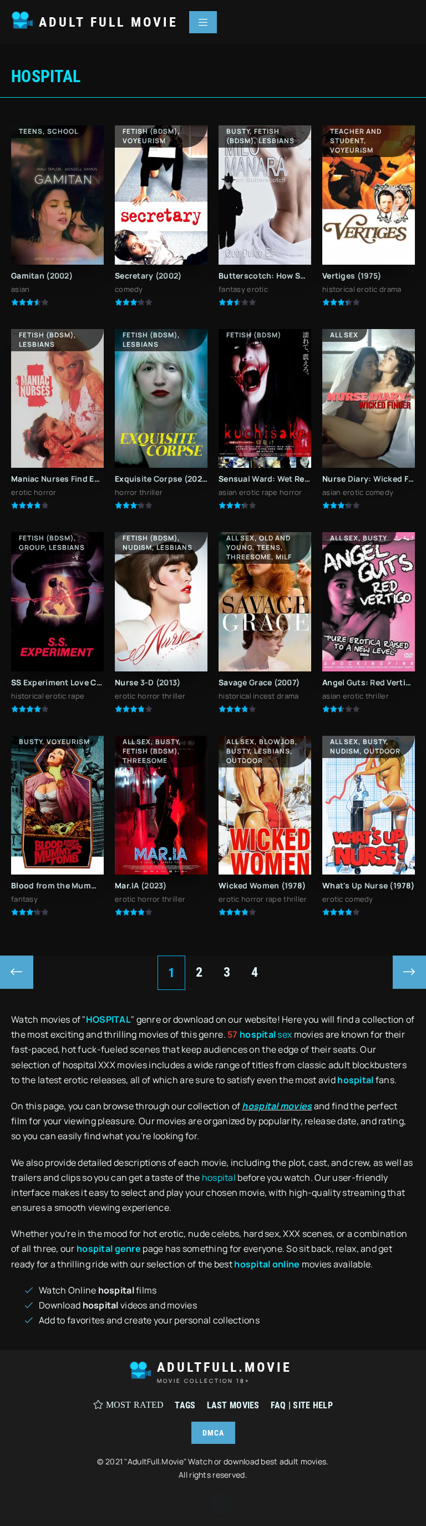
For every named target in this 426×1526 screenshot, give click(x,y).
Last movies (233, 1405)
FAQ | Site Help (302, 1405)
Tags (185, 1405)
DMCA (213, 1432)
